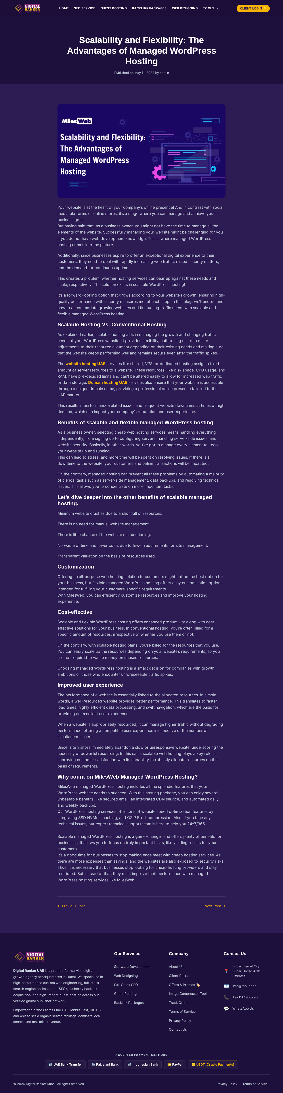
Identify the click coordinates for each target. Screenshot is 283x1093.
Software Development (132, 967)
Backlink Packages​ (149, 8)
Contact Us (178, 1029)
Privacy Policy (180, 1020)
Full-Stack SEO (126, 985)
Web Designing (185, 8)
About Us (176, 967)
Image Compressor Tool (188, 994)
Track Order (178, 1003)
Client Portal (179, 976)
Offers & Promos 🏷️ (184, 985)
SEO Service (84, 8)
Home (64, 8)
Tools (208, 8)
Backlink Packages (129, 1003)
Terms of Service (182, 1011)
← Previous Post (71, 906)
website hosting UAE (85, 363)
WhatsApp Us (243, 1008)
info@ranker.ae (244, 986)
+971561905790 (245, 997)
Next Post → (215, 906)
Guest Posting (114, 8)
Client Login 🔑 (253, 8)
